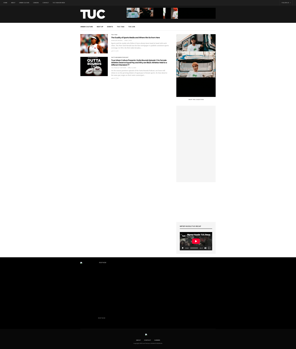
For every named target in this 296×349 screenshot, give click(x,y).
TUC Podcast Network (118, 67)
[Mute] (205, 248)
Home (5, 3)
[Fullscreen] (209, 248)
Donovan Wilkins (117, 40)
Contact (46, 3)
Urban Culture (24, 3)
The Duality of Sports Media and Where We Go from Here (135, 37)
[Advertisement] (196, 144)
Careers (36, 3)
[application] (196, 241)
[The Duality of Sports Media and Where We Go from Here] (94, 43)
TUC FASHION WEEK (59, 3)
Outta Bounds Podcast (120, 57)
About (13, 3)
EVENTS (110, 27)
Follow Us (285, 3)
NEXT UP (100, 27)
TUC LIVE (131, 27)
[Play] (183, 248)
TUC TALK (120, 27)
